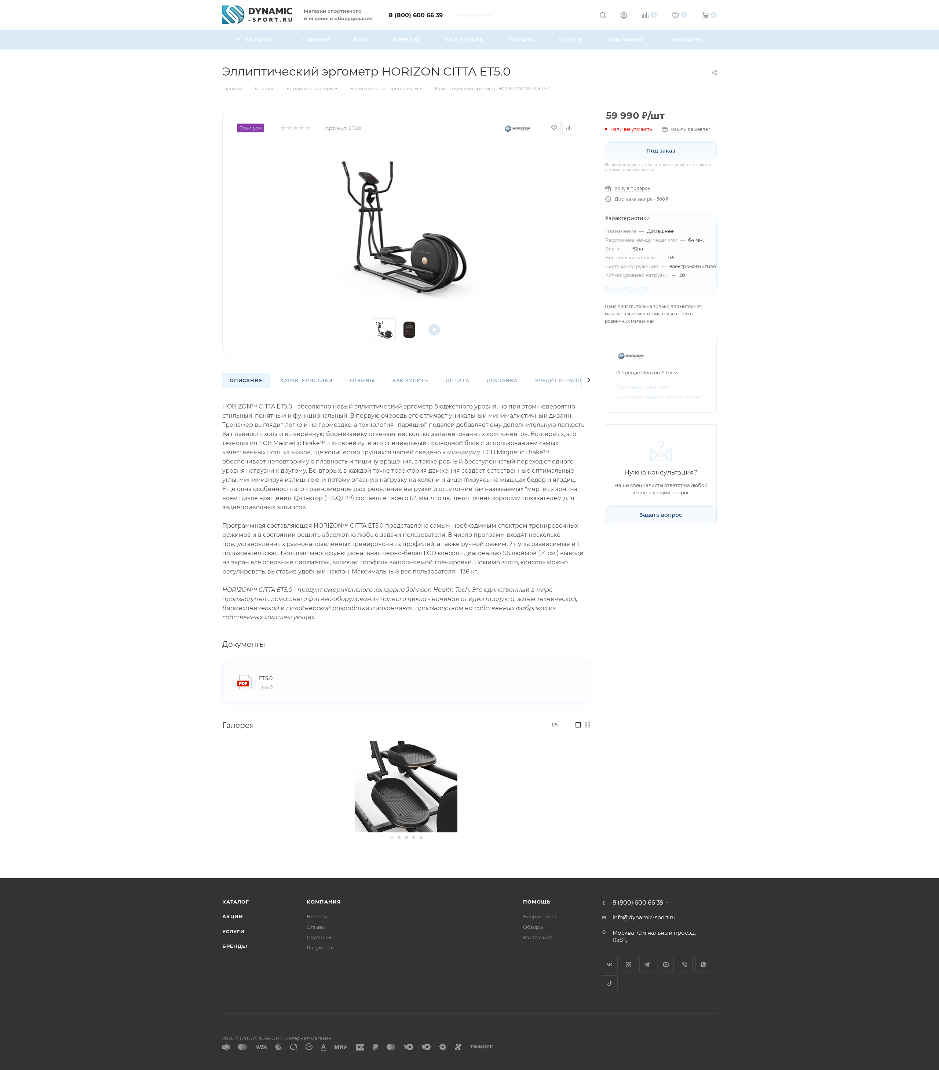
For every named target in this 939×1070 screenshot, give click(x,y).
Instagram (628, 964)
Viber (685, 964)
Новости (317, 916)
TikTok (610, 983)
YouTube (666, 964)
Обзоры (533, 927)
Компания (324, 902)
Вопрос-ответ (540, 916)
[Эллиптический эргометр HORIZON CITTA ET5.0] (406, 226)
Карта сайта (538, 937)
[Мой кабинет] (624, 16)
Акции (232, 916)
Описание (246, 380)
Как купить (410, 380)
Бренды (234, 946)
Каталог (235, 902)
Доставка (502, 380)
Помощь (537, 902)
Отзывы (362, 380)
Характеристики (306, 380)
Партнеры (319, 937)
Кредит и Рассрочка (567, 380)
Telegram (647, 964)
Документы (321, 947)
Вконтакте (610, 964)
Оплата (458, 380)
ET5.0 (266, 678)
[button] (391, 837)
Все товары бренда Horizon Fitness (659, 397)
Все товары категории (644, 387)
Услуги (233, 931)
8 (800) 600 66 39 (416, 15)
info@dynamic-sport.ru (644, 917)
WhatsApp (703, 964)
